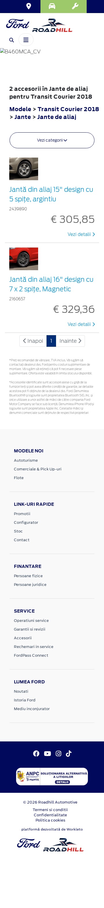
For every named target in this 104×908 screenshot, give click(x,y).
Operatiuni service (31, 620)
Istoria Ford (25, 700)
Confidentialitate (50, 815)
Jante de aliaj (56, 117)
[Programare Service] (75, 6)
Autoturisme (26, 460)
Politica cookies (50, 820)
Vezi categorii (50, 140)
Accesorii (23, 638)
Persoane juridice (30, 584)
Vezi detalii (80, 234)
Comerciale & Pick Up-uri (38, 469)
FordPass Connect (31, 655)
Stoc (18, 531)
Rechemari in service (33, 646)
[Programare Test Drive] (52, 6)
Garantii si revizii (29, 629)
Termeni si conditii (50, 810)
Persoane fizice (28, 576)
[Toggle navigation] (26, 39)
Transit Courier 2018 (68, 109)
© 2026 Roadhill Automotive (50, 802)
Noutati (21, 691)
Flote (19, 478)
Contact (21, 540)
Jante (23, 117)
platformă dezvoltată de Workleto (52, 829)
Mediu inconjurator (32, 709)
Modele (20, 109)
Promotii (22, 514)
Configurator (26, 522)
